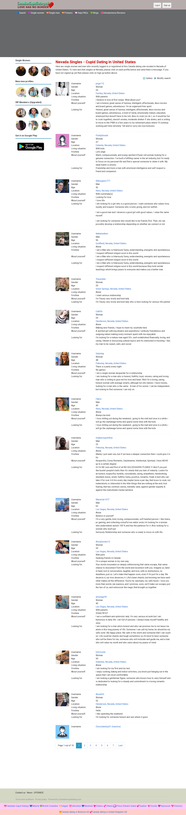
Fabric (99, 399)
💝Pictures (67, 13)
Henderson (101, 321)
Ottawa (109, 806)
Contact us (20, 792)
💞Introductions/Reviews (113, 13)
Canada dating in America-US (75, 812)
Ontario (99, 806)
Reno (98, 190)
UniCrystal (100, 652)
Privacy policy (41, 799)
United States (118, 93)
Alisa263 (100, 694)
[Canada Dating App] (30, 142)
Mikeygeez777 (103, 181)
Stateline (100, 662)
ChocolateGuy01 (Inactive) (108, 726)
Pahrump (100, 363)
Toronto (153, 806)
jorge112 (100, 83)
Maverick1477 (102, 499)
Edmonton (76, 806)
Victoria (177, 806)
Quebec (143, 806)
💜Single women (36, 13)
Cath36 (99, 311)
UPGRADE (38, 792)
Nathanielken (102, 233)
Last (120, 745)
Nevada (107, 93)
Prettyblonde (102, 135)
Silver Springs (102, 289)
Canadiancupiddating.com (70, 799)
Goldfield (100, 243)
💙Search (21, 13)
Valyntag (100, 353)
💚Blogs (94, 13)
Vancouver (165, 806)
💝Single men (53, 13)
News (29, 792)
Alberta (35, 806)
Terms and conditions (24, 799)
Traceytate (101, 279)
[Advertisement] (93, 36)
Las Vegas (101, 509)
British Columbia (50, 806)
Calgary (64, 806)
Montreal (88, 806)
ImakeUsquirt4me (104, 438)
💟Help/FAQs (81, 13)
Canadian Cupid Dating (17, 806)
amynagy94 (101, 597)
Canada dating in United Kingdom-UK (109, 812)
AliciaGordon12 (103, 541)
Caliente (99, 145)
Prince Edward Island (126, 806)
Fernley (99, 93)
